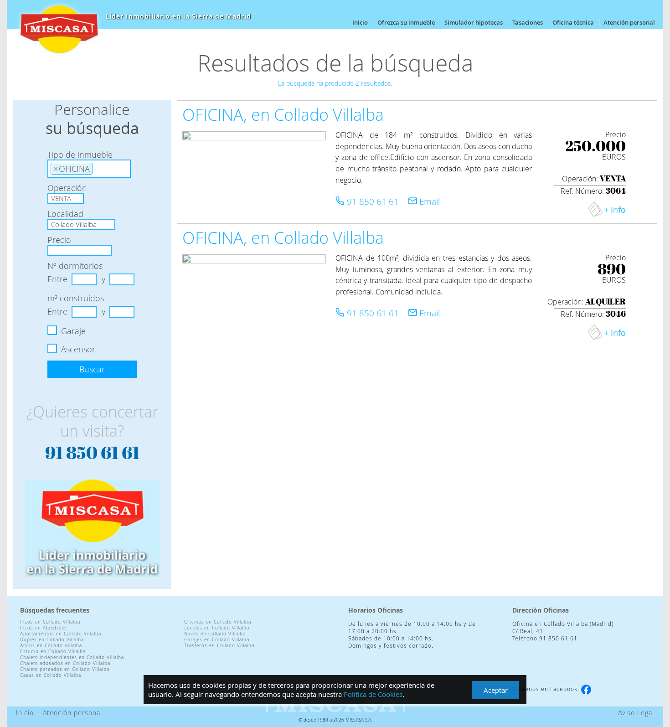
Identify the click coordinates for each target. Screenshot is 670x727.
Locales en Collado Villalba (216, 628)
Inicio (360, 22)
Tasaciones (527, 22)
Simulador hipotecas (473, 22)
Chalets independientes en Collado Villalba (72, 657)
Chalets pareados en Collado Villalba (64, 669)
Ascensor (78, 349)
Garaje (73, 330)
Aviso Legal (636, 712)
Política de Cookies (373, 694)
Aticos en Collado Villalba (51, 646)
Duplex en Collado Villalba (52, 640)
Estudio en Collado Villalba (53, 652)
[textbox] (98, 167)
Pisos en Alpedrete (43, 628)
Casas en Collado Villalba (50, 675)
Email (428, 201)
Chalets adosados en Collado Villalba (65, 663)
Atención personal (629, 22)
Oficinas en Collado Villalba (217, 622)
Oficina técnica (573, 22)
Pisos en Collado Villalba (50, 622)
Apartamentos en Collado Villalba (60, 634)
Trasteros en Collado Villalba (219, 646)
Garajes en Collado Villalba (216, 640)
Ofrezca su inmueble (406, 22)
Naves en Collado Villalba (215, 634)
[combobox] (89, 169)
